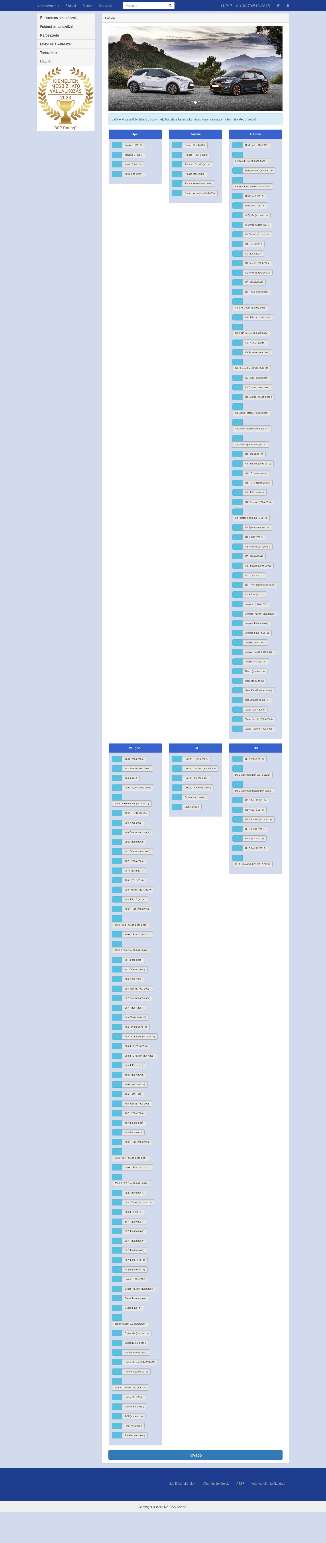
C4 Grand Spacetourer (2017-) (250, 444)
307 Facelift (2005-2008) (137, 998)
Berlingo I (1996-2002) (256, 145)
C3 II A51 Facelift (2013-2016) (250, 307)
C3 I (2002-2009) (254, 282)
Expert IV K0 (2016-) (135, 1342)
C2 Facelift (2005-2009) (257, 263)
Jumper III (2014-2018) (257, 632)
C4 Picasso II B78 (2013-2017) (251, 517)
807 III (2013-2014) (135, 1260)
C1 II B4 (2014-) (253, 243)
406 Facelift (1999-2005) (137, 1103)
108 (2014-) (131, 778)
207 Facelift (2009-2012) (137, 851)
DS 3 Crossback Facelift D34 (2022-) (253, 790)
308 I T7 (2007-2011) (136, 1027)
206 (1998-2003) (133, 822)
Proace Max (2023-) (195, 173)
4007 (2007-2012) (134, 1074)
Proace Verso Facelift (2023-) (200, 193)
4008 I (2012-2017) (135, 1084)
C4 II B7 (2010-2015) (256, 473)
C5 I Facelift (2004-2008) (258, 565)
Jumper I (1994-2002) (256, 604)
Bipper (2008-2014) (135, 1269)
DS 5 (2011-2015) (254, 838)
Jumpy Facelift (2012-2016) (259, 652)
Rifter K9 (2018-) (133, 1425)
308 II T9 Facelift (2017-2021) (140, 1055)
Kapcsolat (106, 5)
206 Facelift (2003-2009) (137, 832)
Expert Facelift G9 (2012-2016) (130, 1323)
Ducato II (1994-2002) (196, 759)
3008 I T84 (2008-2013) (137, 908)
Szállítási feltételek (182, 1483)
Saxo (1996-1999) (254, 680)
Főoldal (70, 5)
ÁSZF (240, 1483)
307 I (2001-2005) (134, 1007)
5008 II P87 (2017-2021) (137, 1167)
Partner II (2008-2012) (136, 1371)
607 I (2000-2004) (134, 1221)
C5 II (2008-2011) (254, 575)
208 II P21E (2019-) (135, 899)
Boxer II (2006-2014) (135, 1298)
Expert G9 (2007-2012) (137, 1333)
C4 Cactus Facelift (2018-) (258, 396)
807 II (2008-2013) (134, 1250)
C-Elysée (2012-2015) (256, 215)
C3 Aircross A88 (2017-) (257, 272)
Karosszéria (49, 35)
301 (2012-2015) (133, 959)
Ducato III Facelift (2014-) (198, 787)
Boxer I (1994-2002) (135, 1279)
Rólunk (87, 5)
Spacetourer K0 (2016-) (257, 699)
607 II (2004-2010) (134, 1231)
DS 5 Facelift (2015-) (255, 848)
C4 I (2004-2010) (254, 454)
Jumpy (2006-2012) (255, 642)
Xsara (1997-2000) (255, 709)
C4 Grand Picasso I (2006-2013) (251, 412)
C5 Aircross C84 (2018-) (257, 546)
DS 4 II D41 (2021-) (255, 829)
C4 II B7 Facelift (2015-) (257, 482)
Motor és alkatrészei (56, 44)
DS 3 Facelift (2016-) (255, 800)
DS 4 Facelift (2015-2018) (258, 819)
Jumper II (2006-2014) (256, 623)
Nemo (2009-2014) (255, 671)
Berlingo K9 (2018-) (255, 205)
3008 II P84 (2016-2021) (137, 934)
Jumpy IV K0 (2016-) (255, 661)
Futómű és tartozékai (56, 26)
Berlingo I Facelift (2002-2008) (250, 161)
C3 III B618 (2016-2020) (257, 317)
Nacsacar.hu (48, 5)
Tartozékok (48, 52)
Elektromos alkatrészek (58, 17)
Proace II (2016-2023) (196, 154)
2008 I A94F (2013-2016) (138, 787)
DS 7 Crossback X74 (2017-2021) (252, 864)
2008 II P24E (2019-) (136, 813)
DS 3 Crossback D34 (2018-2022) (252, 774)
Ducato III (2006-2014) (196, 778)
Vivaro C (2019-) (133, 164)
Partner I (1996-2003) (136, 1352)
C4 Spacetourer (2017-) (257, 527)
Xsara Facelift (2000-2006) (259, 719)
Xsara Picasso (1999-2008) (259, 728)
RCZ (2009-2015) (134, 1416)
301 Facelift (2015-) (135, 969)
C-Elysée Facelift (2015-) (257, 224)
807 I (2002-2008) (134, 1240)
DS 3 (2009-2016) (254, 759)
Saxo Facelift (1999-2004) (258, 690)
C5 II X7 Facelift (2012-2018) (260, 584)
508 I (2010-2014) (134, 1192)
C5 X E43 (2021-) (254, 594)
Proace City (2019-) (195, 145)
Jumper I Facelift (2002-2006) (260, 613)
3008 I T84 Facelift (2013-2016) (131, 924)
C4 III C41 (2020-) (254, 492)
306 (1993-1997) (133, 978)
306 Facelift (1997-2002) (137, 988)
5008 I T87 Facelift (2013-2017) (131, 1157)
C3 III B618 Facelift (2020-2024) (251, 333)
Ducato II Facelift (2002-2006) (200, 768)
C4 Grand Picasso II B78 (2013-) (252, 428)
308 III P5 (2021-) (134, 1065)
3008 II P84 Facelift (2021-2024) (131, 950)
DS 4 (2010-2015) (254, 809)
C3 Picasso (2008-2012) (257, 352)
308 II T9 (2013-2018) (136, 1046)
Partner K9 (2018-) (134, 1406)
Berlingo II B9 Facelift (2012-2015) (252, 186)
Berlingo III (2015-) (254, 196)
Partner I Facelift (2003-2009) (140, 1362)
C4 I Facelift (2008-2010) (258, 463)
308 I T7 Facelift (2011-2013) (140, 1036)
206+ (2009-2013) (134, 841)
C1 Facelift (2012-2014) (257, 234)
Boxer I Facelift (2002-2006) (139, 1288)
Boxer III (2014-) (133, 1307)
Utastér (45, 61)
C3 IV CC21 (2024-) (255, 342)
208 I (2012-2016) (134, 880)
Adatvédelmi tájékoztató (268, 1483)
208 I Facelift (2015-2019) (138, 889)
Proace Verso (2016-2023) (198, 183)
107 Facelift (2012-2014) (137, 768)
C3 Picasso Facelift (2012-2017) (251, 368)
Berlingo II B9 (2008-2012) (259, 170)
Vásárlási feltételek (216, 1483)
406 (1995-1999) (133, 1094)
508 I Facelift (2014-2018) (138, 1202)
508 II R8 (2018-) (133, 1211)
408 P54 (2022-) (133, 1132)
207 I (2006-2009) (134, 861)
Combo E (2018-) (133, 145)
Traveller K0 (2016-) (135, 1435)
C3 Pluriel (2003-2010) (256, 377)
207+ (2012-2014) (134, 870)
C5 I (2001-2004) (254, 556)
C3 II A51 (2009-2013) (256, 291)
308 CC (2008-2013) (135, 1017)
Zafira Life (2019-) (134, 173)
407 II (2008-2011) (134, 1122)
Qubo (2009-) (192, 806)
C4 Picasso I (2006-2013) (258, 502)
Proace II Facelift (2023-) (197, 164)
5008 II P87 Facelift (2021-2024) (131, 1183)
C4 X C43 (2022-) (254, 537)
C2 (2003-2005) (253, 253)
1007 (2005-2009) (134, 759)
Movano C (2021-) (134, 154)
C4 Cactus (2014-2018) (257, 387)
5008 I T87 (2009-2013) (137, 1141)
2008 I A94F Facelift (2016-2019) (132, 803)
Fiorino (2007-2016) (195, 797)
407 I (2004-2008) (134, 1113)
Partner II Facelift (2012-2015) (130, 1387)
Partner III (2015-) (134, 1397)
